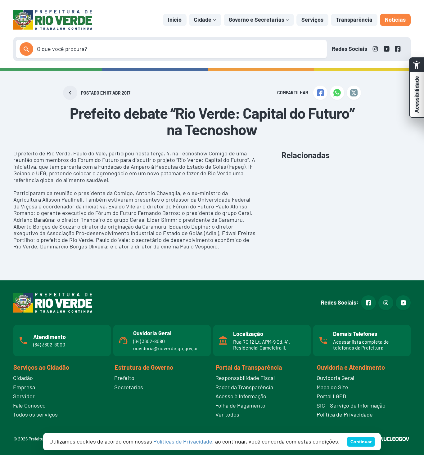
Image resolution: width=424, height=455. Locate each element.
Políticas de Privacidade (182, 441)
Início (175, 19)
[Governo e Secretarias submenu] (287, 19)
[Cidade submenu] (214, 19)
